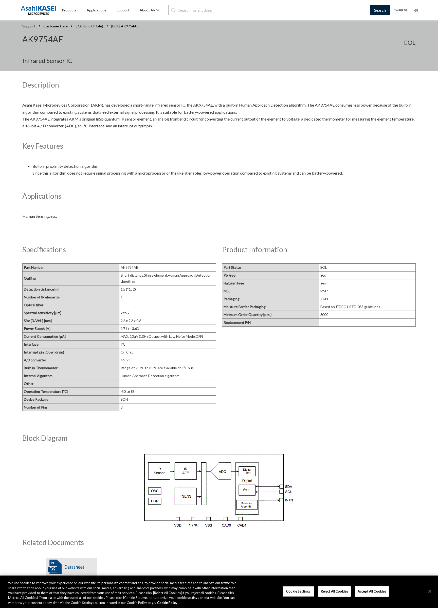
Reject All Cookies (334, 591)
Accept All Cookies (372, 591)
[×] (429, 591)
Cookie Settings (298, 591)
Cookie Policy (167, 603)
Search (380, 10)
